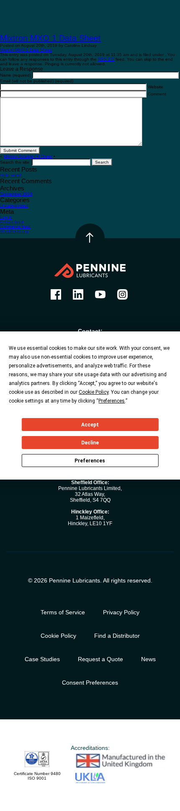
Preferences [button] (111, 401)
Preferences (90, 461)
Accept (90, 425)
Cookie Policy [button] (93, 392)
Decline (90, 443)
